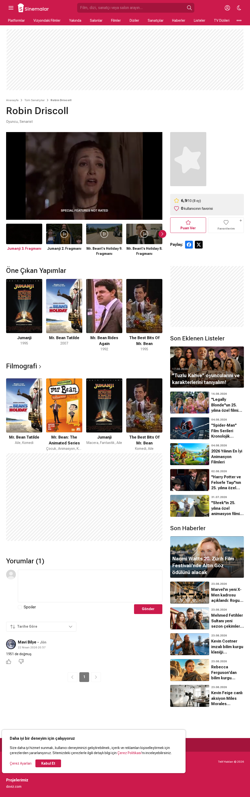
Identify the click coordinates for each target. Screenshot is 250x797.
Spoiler (30, 607)
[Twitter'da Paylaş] (199, 245)
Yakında (75, 20)
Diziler (134, 20)
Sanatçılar (156, 20)
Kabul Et (48, 763)
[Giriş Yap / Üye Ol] (227, 8)
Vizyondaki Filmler (47, 20)
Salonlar (96, 20)
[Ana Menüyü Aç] (11, 8)
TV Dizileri (221, 20)
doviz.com (13, 786)
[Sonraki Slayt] (162, 234)
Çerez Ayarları (20, 763)
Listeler (199, 20)
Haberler (178, 20)
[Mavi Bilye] (11, 644)
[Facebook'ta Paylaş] (189, 245)
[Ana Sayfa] (33, 8)
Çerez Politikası (129, 753)
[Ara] (189, 8)
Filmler (116, 20)
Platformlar (16, 20)
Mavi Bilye (27, 642)
